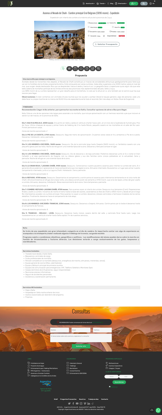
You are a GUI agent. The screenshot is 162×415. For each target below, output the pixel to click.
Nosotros (82, 399)
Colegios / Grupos (114, 368)
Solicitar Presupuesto (107, 44)
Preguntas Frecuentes (68, 399)
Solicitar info (81, 346)
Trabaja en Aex (93, 399)
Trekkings (73, 366)
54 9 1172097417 (97, 322)
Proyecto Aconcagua (37, 366)
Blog (111, 3)
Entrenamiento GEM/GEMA (78, 373)
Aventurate (90, 3)
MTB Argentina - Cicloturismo (40, 371)
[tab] (63, 68)
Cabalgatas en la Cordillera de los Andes (43, 376)
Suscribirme (119, 382)
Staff (56, 399)
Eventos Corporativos (115, 366)
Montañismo (73, 368)
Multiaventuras (113, 363)
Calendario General (76, 363)
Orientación (122, 3)
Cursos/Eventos (75, 371)
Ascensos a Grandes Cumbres (40, 373)
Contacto (104, 399)
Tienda (102, 3)
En (153, 3)
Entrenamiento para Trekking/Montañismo (44, 368)
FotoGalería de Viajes (37, 363)
